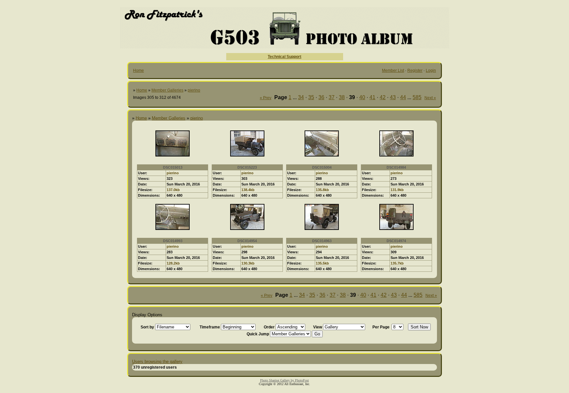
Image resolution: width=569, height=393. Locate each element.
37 (332, 97)
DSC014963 (322, 241)
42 (383, 97)
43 (393, 97)
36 (321, 97)
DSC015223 (247, 167)
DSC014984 (396, 167)
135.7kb (397, 263)
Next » (430, 98)
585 (417, 97)
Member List (393, 70)
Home (138, 70)
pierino (194, 90)
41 (372, 97)
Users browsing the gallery (157, 361)
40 (362, 97)
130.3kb (248, 263)
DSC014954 (247, 241)
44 (403, 97)
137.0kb (173, 190)
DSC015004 (322, 167)
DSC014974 (396, 241)
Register (414, 70)
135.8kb (322, 190)
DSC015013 (172, 167)
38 (342, 97)
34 (301, 97)
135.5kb (322, 263)
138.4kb (248, 190)
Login (431, 70)
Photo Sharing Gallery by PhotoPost (284, 380)
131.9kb (397, 190)
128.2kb (173, 263)
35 (311, 97)
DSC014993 (172, 241)
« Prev (265, 98)
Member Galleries (167, 90)
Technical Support (284, 56)
